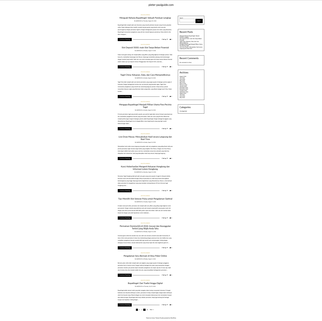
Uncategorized (145, 14)
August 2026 (183, 76)
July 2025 (182, 94)
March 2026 (183, 83)
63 (147, 309)
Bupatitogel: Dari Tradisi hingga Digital (145, 283)
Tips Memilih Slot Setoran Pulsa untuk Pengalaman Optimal (145, 199)
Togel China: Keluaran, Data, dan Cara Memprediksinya (145, 75)
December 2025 (184, 87)
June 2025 (182, 96)
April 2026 (182, 82)
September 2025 (184, 92)
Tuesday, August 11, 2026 (150, 201)
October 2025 (183, 90)
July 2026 (182, 78)
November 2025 (184, 89)
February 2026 (183, 85)
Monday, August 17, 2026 (150, 50)
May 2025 (182, 97)
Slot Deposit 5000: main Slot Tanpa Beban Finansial (145, 48)
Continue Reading (124, 39)
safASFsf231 (139, 21)
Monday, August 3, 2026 (150, 259)
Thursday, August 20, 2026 (149, 21)
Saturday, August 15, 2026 (150, 172)
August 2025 (183, 93)
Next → (152, 309)
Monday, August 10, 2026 (150, 231)
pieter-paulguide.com (161, 5)
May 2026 (182, 80)
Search (181, 18)
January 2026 (183, 86)
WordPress (173, 318)
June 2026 (182, 79)
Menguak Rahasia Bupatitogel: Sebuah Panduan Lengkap (145, 18)
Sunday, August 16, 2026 (150, 78)
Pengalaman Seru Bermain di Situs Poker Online (145, 256)
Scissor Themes (155, 318)
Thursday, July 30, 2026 (150, 286)
